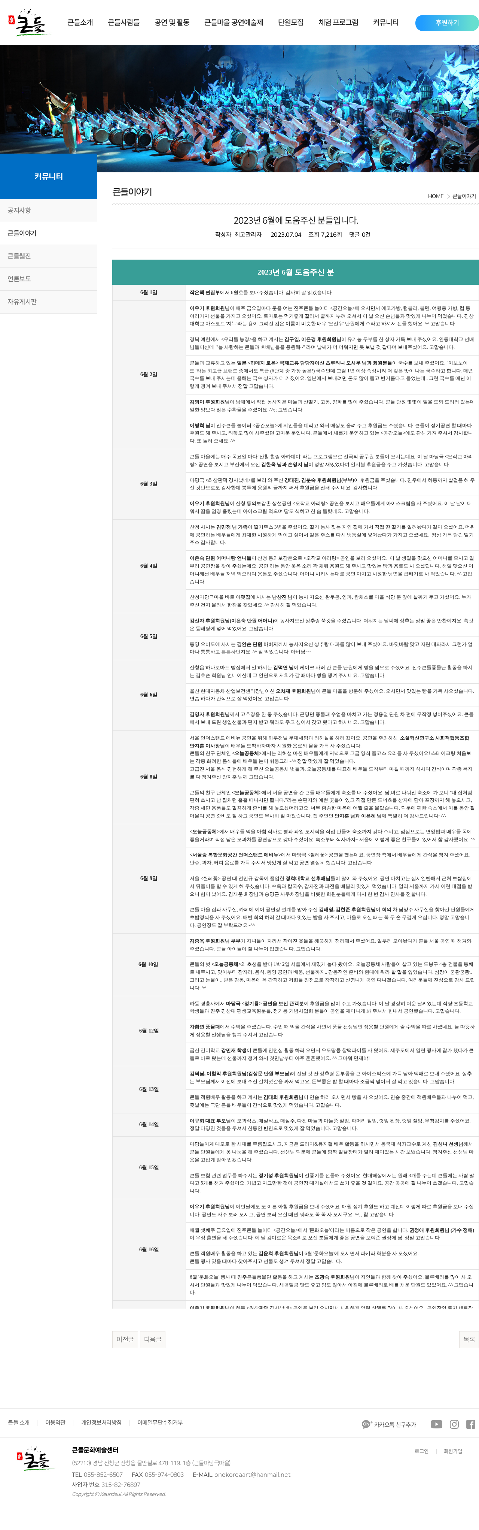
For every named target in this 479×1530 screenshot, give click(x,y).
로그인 (422, 1451)
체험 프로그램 (338, 22)
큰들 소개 (19, 1423)
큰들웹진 (19, 256)
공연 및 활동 (172, 22)
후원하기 (447, 22)
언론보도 (19, 279)
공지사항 (19, 210)
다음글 (153, 1339)
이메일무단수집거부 (160, 1423)
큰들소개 (80, 22)
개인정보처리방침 (101, 1423)
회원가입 (453, 1451)
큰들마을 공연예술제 (233, 22)
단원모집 (290, 22)
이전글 (125, 1339)
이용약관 (55, 1423)
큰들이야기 (22, 233)
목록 (469, 1339)
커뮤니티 (386, 22)
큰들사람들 (124, 22)
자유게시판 (22, 301)
